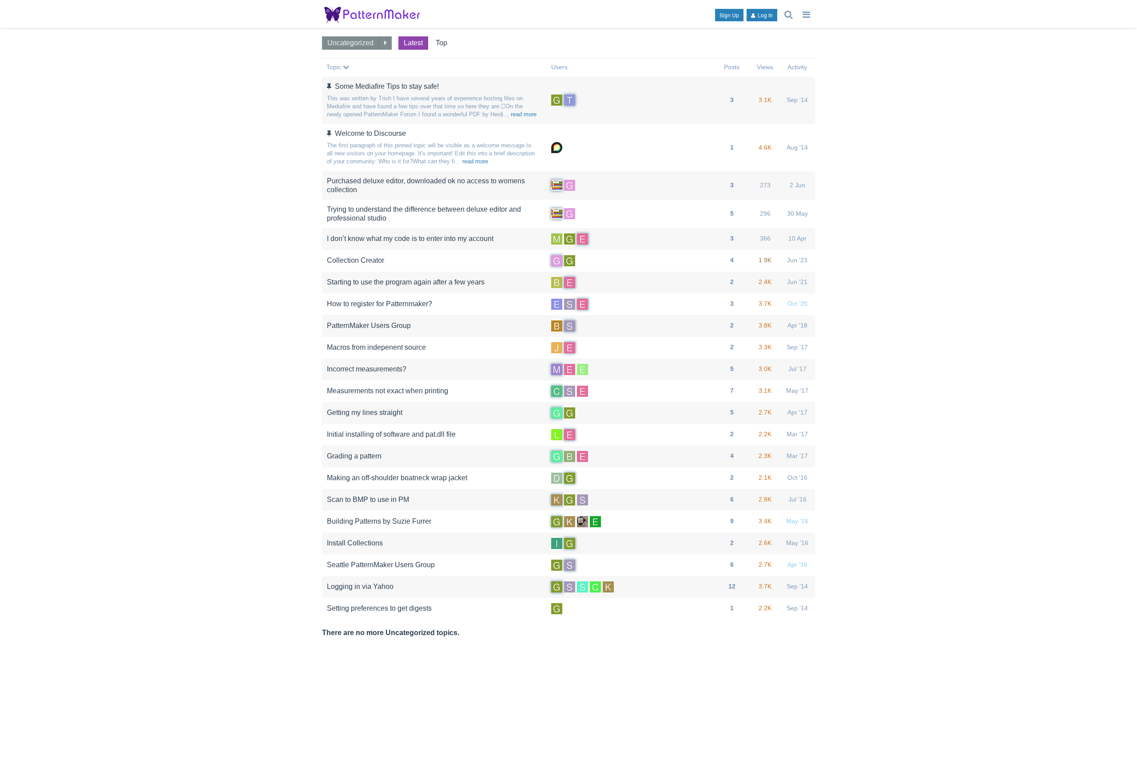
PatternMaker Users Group (369, 325)
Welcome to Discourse (370, 133)
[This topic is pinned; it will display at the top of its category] (330, 86)
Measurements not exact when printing (387, 391)
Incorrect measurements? (366, 369)
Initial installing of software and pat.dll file (391, 434)
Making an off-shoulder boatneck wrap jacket (397, 478)
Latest (413, 43)
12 (731, 586)
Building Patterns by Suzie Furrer (379, 521)
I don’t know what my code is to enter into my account (410, 238)
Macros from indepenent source (376, 347)
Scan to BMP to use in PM (368, 499)
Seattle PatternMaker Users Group (381, 565)
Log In (764, 15)
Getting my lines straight (364, 412)
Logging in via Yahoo (360, 586)
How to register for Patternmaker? (379, 304)
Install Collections (355, 543)
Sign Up (729, 15)
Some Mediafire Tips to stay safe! (387, 86)
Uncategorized (350, 43)
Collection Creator (355, 260)
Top (441, 43)
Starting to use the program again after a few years (406, 282)
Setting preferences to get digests (379, 608)
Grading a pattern (354, 456)
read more (524, 114)
